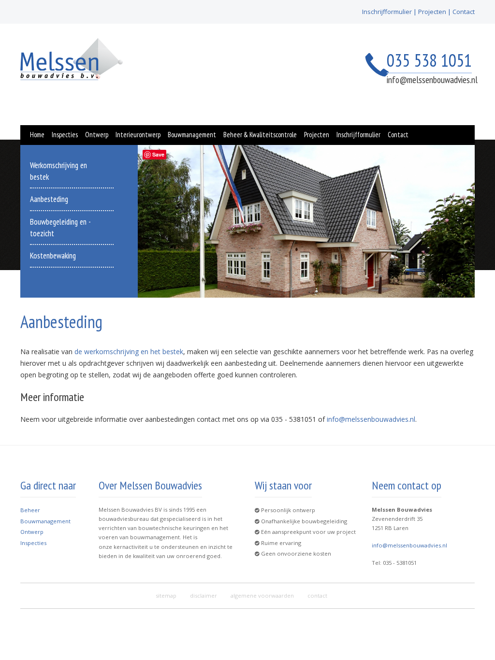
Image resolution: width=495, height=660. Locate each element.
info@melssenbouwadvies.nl (432, 80)
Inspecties (65, 134)
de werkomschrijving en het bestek (128, 351)
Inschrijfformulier (387, 11)
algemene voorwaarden (262, 595)
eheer (32, 510)
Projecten (432, 11)
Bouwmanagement (192, 134)
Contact (463, 11)
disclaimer (203, 595)
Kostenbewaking (53, 255)
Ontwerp (96, 134)
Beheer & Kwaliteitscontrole (260, 134)
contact (317, 595)
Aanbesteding (49, 199)
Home (37, 134)
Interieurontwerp (138, 134)
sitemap (166, 595)
